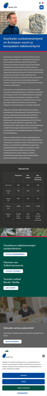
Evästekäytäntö (22, 393)
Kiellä (23, 381)
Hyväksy (23, 375)
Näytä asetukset (23, 388)
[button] (43, 356)
